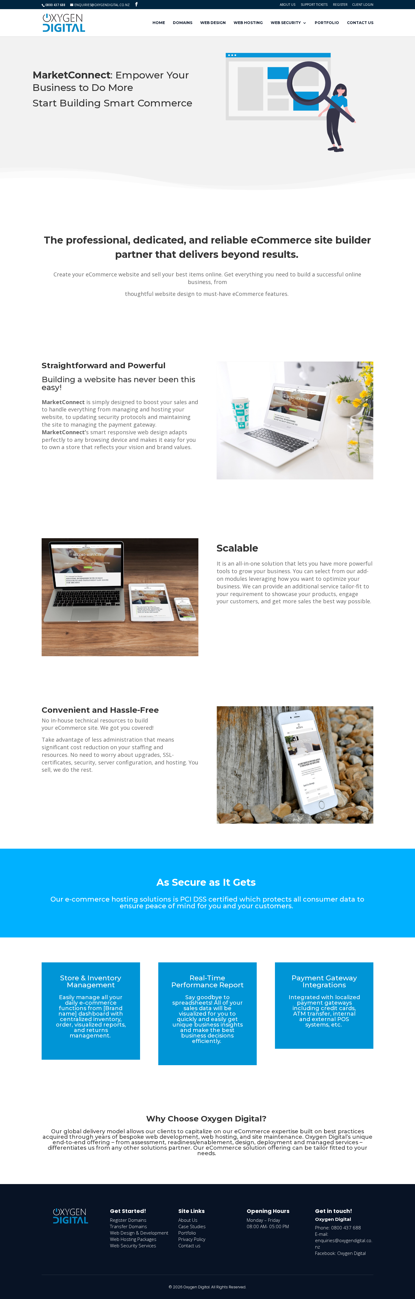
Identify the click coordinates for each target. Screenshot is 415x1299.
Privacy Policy (191, 1239)
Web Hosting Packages (133, 1239)
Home (159, 23)
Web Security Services (133, 1245)
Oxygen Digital (351, 1253)
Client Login (362, 5)
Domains (182, 23)
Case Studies (192, 1226)
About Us (287, 5)
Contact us (189, 1245)
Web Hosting (248, 23)
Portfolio (327, 23)
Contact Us (360, 23)
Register (340, 5)
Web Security (286, 23)
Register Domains (128, 1220)
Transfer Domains (128, 1226)
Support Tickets (314, 5)
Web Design (213, 23)
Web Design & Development (139, 1233)
